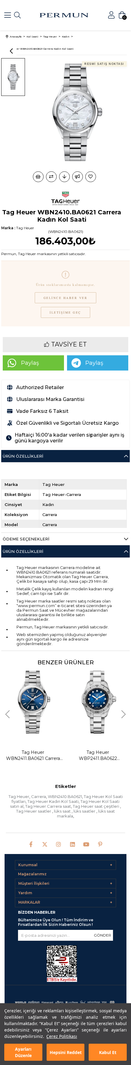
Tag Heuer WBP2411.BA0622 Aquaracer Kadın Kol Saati (98, 755)
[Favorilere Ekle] (91, 176)
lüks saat (63, 811)
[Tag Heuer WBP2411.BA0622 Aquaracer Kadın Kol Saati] (97, 699)
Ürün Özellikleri (23, 456)
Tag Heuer (19, 796)
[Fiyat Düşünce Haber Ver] (64, 176)
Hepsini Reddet (66, 1052)
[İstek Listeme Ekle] (38, 176)
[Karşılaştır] (51, 176)
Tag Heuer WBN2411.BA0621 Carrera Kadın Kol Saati (33, 755)
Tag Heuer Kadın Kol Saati (53, 801)
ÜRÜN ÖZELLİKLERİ (23, 551)
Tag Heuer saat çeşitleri (96, 806)
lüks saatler (84, 811)
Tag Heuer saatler (34, 811)
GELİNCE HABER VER (66, 298)
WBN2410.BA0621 (65, 796)
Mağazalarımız (32, 874)
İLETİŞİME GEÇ (65, 312)
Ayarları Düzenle (23, 1052)
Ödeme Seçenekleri (26, 538)
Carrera (38, 796)
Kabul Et (107, 1052)
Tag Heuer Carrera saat (48, 806)
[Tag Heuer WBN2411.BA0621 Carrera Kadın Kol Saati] (33, 699)
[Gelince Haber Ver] (77, 176)
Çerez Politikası (61, 1036)
